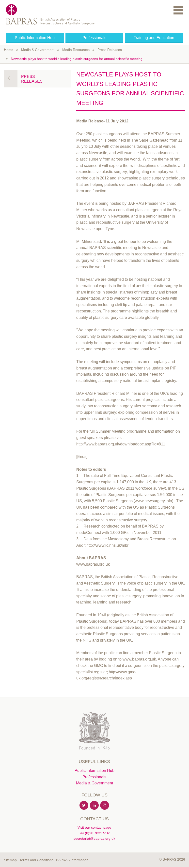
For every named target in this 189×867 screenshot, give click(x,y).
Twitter (84, 805)
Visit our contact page (94, 827)
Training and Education (154, 38)
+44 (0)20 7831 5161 (94, 833)
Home (8, 50)
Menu (178, 10)
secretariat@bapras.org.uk (94, 838)
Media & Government (37, 50)
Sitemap (10, 860)
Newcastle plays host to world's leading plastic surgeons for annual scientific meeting (76, 59)
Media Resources (76, 50)
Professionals (94, 38)
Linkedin (94, 805)
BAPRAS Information (72, 860)
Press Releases (109, 50)
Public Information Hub (35, 38)
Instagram (105, 805)
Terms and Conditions (36, 860)
